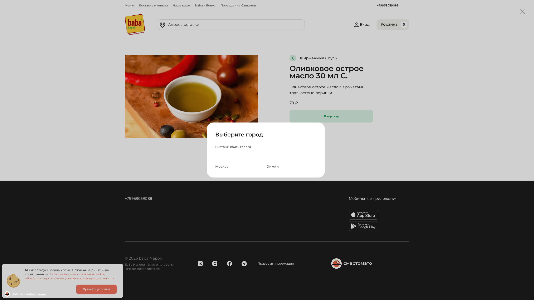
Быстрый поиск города (233, 147)
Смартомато (37, 294)
